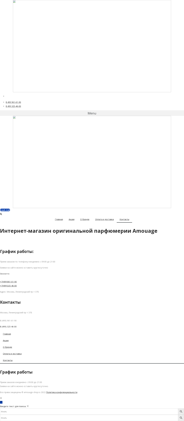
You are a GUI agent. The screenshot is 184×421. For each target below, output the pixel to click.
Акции (71, 219)
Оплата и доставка (104, 219)
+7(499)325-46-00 (8, 285)
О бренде (84, 219)
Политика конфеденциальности (61, 392)
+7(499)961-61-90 (8, 281)
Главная (59, 219)
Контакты (124, 219)
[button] (92, 113)
